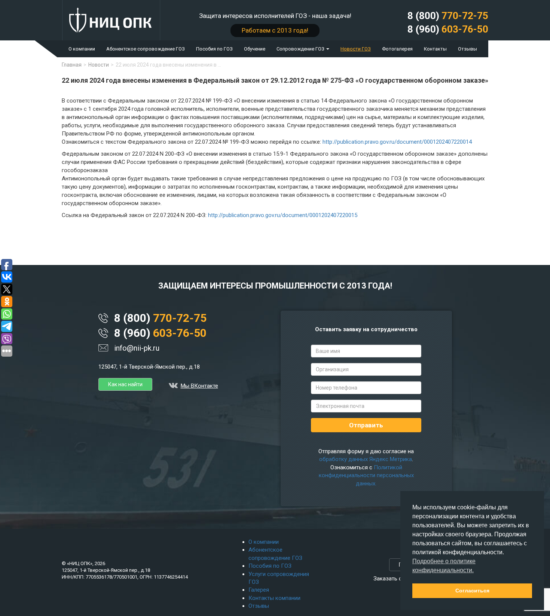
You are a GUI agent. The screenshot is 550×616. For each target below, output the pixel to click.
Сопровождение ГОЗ (301, 49)
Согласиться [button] (472, 591)
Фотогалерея (397, 49)
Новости (98, 65)
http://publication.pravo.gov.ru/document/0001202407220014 (397, 141)
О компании (81, 49)
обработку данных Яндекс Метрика (365, 459)
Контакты (435, 49)
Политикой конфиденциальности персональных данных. (366, 475)
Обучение (254, 49)
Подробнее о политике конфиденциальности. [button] (444, 565)
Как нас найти (125, 384)
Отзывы (467, 49)
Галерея (258, 589)
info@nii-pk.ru (136, 348)
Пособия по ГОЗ (214, 49)
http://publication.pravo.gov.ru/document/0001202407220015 (282, 215)
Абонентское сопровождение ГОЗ (145, 49)
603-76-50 (447, 29)
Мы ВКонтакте (199, 385)
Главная (72, 65)
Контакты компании (274, 598)
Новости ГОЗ (355, 49)
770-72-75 (447, 15)
